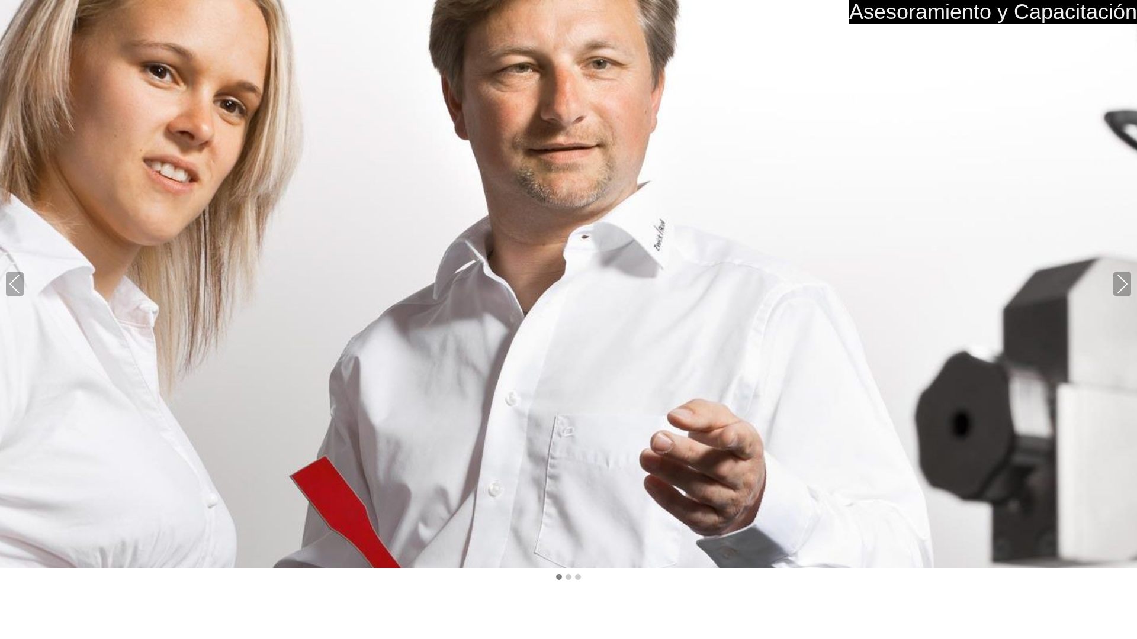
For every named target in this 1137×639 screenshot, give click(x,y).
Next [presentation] (1122, 283)
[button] (559, 577)
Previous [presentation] (15, 283)
